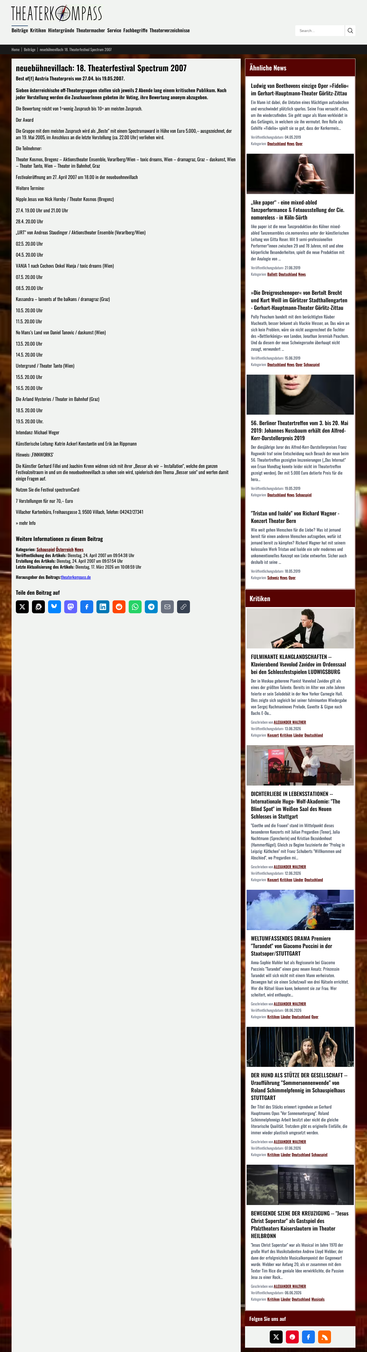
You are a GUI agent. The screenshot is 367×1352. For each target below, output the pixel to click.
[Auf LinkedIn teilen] (102, 606)
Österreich (65, 549)
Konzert (273, 735)
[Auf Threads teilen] (38, 606)
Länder (298, 735)
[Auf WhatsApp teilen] (135, 606)
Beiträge (20, 30)
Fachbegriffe (135, 30)
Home (16, 49)
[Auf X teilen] (22, 606)
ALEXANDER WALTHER (290, 722)
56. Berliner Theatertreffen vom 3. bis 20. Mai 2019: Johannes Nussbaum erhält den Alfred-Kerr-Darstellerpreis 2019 (299, 430)
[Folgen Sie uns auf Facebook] (308, 1337)
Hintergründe (61, 30)
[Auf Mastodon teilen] (70, 606)
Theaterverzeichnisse (170, 30)
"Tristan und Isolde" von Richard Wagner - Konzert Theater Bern (295, 517)
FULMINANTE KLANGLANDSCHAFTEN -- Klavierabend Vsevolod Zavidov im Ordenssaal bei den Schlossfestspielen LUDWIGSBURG (298, 664)
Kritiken (38, 30)
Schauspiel (46, 549)
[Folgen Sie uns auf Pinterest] (292, 1337)
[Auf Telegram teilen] (151, 606)
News (79, 549)
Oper (299, 143)
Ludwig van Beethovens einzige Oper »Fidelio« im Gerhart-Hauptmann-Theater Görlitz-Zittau (300, 89)
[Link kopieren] (183, 606)
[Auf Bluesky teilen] (54, 606)
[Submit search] (350, 30)
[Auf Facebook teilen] (86, 606)
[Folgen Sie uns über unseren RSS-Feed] (324, 1337)
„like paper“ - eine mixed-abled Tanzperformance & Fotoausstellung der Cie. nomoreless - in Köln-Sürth (297, 209)
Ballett (272, 274)
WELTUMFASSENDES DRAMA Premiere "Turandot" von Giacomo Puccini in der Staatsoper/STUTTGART (291, 945)
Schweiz (273, 577)
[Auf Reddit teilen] (119, 606)
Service (114, 30)
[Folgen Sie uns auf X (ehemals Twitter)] (276, 1337)
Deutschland (276, 143)
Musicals (318, 1299)
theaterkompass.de (76, 577)
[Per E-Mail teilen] (167, 606)
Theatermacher (90, 30)
